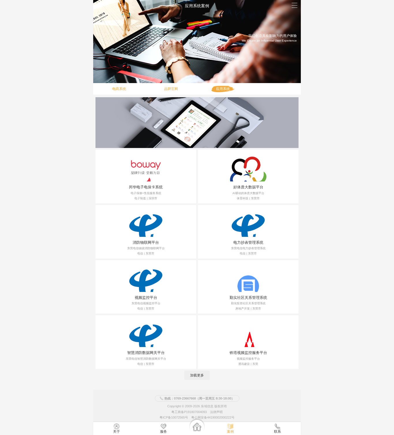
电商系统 (119, 89)
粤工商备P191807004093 (189, 411)
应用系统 (223, 89)
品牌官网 (171, 89)
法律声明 (216, 411)
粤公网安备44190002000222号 (212, 417)
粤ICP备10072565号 (174, 417)
